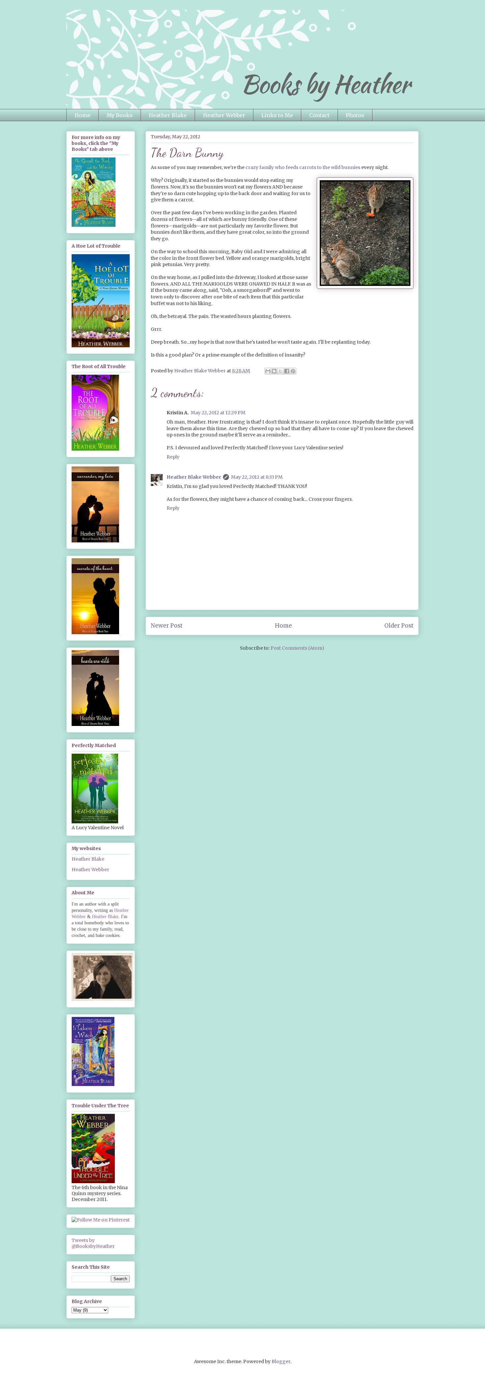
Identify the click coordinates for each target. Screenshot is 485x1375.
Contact (319, 115)
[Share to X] (280, 371)
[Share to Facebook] (286, 371)
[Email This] (268, 371)
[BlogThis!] (274, 371)
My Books (120, 115)
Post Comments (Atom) (297, 648)
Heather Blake (168, 115)
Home (82, 115)
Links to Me (277, 115)
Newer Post (166, 625)
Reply (173, 457)
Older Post (398, 625)
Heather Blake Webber (194, 477)
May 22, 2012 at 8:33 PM (257, 477)
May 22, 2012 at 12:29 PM (218, 413)
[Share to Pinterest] (293, 371)
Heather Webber (224, 115)
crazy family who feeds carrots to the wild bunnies (302, 167)
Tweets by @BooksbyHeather (93, 1243)
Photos (355, 115)
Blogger (281, 1361)
